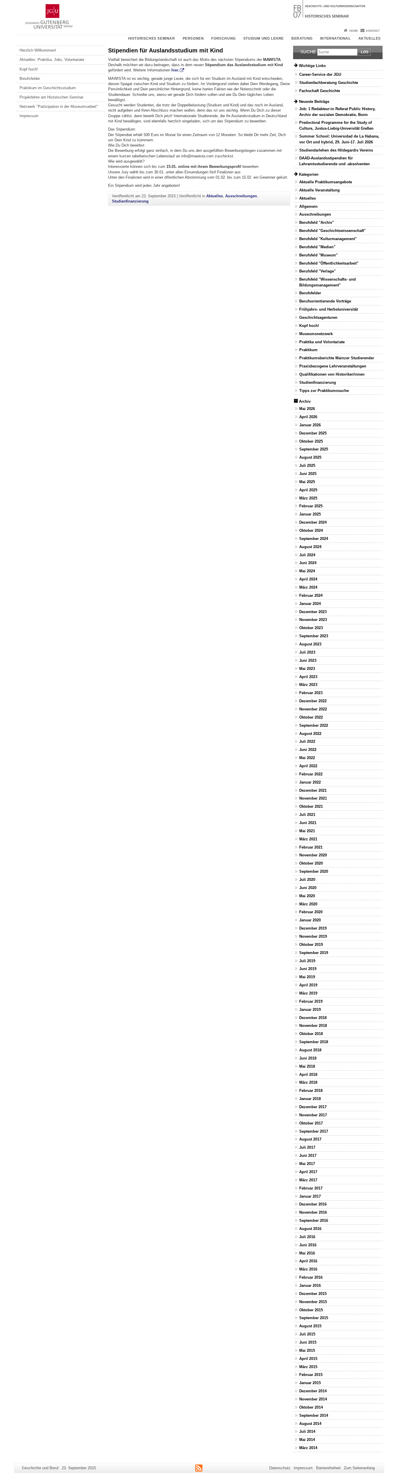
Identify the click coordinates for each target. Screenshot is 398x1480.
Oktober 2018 (311, 1034)
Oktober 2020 (311, 863)
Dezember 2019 (313, 928)
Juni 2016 (307, 1245)
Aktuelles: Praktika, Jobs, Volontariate (52, 59)
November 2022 (313, 709)
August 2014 (310, 1423)
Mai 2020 (307, 896)
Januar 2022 (310, 782)
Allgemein (308, 206)
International (335, 38)
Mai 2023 (307, 668)
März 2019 (308, 993)
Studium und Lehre (263, 38)
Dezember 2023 (313, 612)
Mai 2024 (307, 571)
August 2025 (310, 457)
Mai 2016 (307, 1253)
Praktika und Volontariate (322, 342)
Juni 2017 (307, 1155)
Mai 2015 (307, 1350)
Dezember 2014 (313, 1391)
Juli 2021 (307, 814)
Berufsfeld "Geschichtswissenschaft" (332, 230)
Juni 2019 (307, 969)
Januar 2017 (310, 1196)
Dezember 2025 (313, 433)
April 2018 (308, 1074)
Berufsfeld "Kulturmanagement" (328, 239)
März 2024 (308, 587)
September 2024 (313, 538)
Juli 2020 (307, 879)
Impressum (29, 116)
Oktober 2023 (311, 628)
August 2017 (310, 1139)
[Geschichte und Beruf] (199, 13)
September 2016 (313, 1220)
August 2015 (310, 1326)
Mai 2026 (307, 408)
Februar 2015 (311, 1374)
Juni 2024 (307, 563)
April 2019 (308, 985)
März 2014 (308, 1448)
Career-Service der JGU (320, 74)
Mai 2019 (307, 977)
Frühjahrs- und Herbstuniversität (328, 309)
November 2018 (313, 1025)
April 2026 (308, 417)
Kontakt (373, 30)
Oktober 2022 (311, 717)
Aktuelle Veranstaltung (319, 190)
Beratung (302, 38)
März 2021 (308, 839)
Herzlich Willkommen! (38, 50)
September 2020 (313, 871)
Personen (193, 38)
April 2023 (308, 677)
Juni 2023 (307, 660)
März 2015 (308, 1367)
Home (353, 30)
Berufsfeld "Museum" (318, 255)
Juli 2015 (307, 1334)
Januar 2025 (310, 514)
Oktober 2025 (311, 441)
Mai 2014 (307, 1439)
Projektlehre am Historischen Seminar (51, 97)
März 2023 (308, 684)
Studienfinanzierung (130, 201)
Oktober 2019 (311, 944)
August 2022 (310, 733)
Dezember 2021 (313, 790)
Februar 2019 (311, 1001)
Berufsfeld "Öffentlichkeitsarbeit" (328, 263)
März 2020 (308, 904)
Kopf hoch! (29, 69)
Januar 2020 (310, 920)
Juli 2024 (307, 555)
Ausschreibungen (241, 196)
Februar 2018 (311, 1090)
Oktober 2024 (311, 530)
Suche (308, 51)
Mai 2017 (307, 1164)
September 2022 (313, 725)
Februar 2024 (311, 595)
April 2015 (308, 1358)
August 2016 (310, 1228)
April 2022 (308, 766)
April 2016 (308, 1261)
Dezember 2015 (313, 1293)
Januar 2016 (310, 1285)
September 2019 (313, 953)
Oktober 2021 (311, 806)
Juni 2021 (307, 823)
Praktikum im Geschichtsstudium (48, 88)
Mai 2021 (307, 831)
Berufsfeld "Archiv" (316, 222)
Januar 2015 (310, 1383)
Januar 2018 (310, 1099)
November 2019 (313, 936)
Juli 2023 (307, 652)
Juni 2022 (307, 749)
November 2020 (313, 855)
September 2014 (313, 1415)
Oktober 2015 (311, 1310)
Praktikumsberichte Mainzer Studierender (336, 358)
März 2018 (308, 1082)
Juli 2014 (307, 1431)
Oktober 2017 (311, 1123)
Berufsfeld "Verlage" (317, 271)
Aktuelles (369, 38)
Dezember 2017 (313, 1107)
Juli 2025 (307, 465)
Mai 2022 (307, 758)
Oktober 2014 (311, 1407)
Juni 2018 (307, 1058)
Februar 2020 (311, 912)
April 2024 (308, 579)
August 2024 (310, 547)
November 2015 (313, 1302)
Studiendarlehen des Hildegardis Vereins (336, 150)
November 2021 (313, 798)
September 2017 (313, 1131)
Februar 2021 (311, 847)
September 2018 (313, 1042)
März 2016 (308, 1269)
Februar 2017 (311, 1188)
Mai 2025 (307, 482)
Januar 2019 (310, 1009)
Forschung (223, 38)
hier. (175, 70)
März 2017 (308, 1180)
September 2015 (313, 1318)
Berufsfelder (30, 78)
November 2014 (313, 1399)
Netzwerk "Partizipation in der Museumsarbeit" (59, 106)
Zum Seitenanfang (359, 1468)
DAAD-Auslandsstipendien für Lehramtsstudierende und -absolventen (334, 161)
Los (365, 52)
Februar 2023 (311, 693)
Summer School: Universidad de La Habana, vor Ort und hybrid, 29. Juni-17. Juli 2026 (339, 139)
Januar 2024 (310, 603)
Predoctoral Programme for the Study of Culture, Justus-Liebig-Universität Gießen (336, 125)
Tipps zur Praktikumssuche (324, 390)
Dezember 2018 (313, 1018)
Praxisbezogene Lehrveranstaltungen (332, 366)
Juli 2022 (307, 741)
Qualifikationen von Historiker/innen (331, 374)
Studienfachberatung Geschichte (328, 82)
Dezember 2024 (313, 522)
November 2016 (313, 1212)
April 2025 (308, 490)
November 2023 (313, 619)
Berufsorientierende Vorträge (325, 301)
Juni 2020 (307, 888)
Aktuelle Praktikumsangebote (325, 182)
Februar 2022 (311, 774)
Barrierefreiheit (328, 1468)
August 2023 (310, 644)
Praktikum (308, 350)
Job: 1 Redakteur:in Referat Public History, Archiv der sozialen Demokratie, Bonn (337, 112)
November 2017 (313, 1115)
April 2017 (308, 1172)
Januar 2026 (310, 425)
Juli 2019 (307, 961)
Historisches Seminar (151, 38)
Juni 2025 (307, 473)
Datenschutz (279, 1468)
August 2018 (310, 1050)
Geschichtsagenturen (318, 317)
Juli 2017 (307, 1147)
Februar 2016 (311, 1277)
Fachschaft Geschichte (319, 91)
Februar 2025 (311, 506)
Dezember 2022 (313, 701)
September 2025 (313, 449)
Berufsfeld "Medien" (317, 247)
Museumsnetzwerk (316, 334)
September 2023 (313, 636)
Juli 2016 (307, 1237)
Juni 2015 (307, 1342)
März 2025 (308, 498)
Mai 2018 (307, 1066)
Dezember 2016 (313, 1204)
